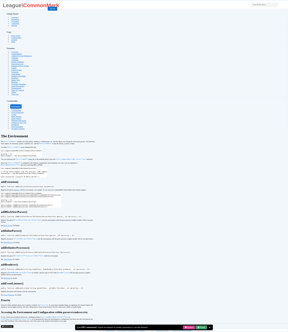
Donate (202, 327)
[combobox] (264, 5)
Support (14, 25)
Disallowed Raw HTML (20, 66)
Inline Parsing (8, 242)
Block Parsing (8, 225)
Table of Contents (17, 90)
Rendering (7, 278)
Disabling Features (18, 129)
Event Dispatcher (17, 112)
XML (13, 42)
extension (16, 190)
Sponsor (190, 327)
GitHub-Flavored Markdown (21, 56)
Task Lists (15, 94)
